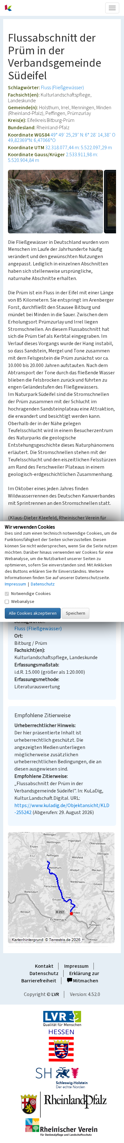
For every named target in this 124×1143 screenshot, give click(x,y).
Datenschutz (44, 973)
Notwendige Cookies (31, 593)
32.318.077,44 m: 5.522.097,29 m (78, 147)
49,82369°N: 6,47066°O (32, 140)
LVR (55, 994)
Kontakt (44, 966)
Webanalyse (22, 601)
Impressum (76, 966)
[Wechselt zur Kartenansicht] (62, 887)
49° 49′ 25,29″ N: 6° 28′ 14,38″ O (83, 134)
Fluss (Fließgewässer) (62, 87)
